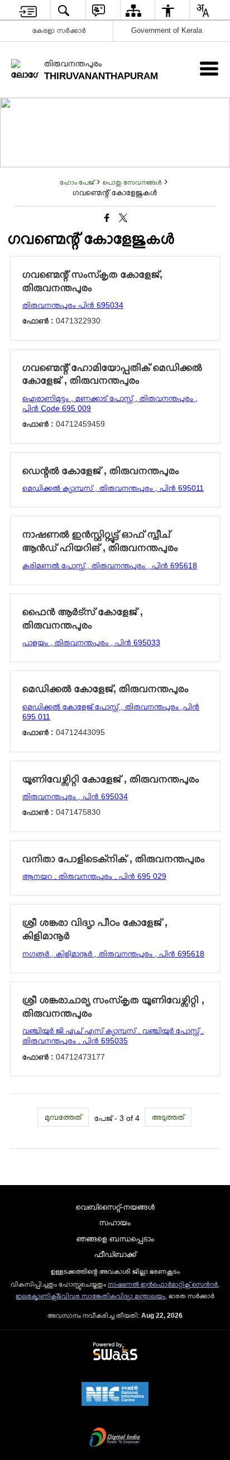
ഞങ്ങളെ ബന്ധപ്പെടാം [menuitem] (115, 1238)
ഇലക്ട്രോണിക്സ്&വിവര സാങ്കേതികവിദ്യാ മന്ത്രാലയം (90, 1296)
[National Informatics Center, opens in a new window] (115, 1395)
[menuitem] (28, 10)
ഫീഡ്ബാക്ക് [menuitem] (115, 1254)
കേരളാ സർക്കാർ (59, 30)
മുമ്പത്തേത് (63, 1117)
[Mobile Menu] (209, 68)
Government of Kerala (166, 30)
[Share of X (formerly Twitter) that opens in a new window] (123, 218)
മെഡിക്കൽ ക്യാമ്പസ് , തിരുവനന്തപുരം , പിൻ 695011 (113, 488)
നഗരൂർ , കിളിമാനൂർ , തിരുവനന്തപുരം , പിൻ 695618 (113, 953)
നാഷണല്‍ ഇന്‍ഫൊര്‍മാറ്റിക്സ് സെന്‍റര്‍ (163, 1284)
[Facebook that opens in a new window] (107, 218)
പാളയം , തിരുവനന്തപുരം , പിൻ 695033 (91, 642)
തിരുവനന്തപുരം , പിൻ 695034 (75, 796)
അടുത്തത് (168, 1117)
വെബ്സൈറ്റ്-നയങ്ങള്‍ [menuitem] (115, 1206)
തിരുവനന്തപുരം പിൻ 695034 (72, 305)
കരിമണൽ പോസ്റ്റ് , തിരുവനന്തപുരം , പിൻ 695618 (109, 565)
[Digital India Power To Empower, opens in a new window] (115, 1438)
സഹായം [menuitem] (115, 1222)
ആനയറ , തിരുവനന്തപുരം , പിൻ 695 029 (94, 876)
